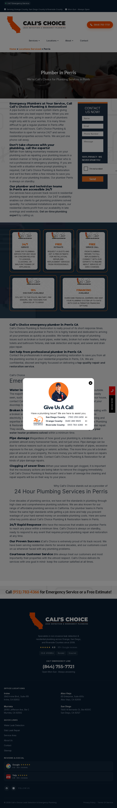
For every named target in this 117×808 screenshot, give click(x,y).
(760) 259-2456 (76, 417)
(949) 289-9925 (73, 421)
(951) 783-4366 (75, 424)
